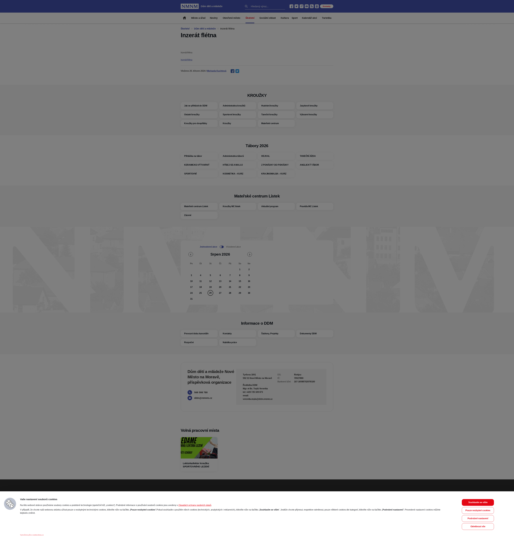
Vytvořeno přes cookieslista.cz (32, 535)
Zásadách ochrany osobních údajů (194, 505)
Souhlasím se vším (477, 502)
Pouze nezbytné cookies (477, 510)
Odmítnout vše (477, 526)
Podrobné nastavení (478, 518)
